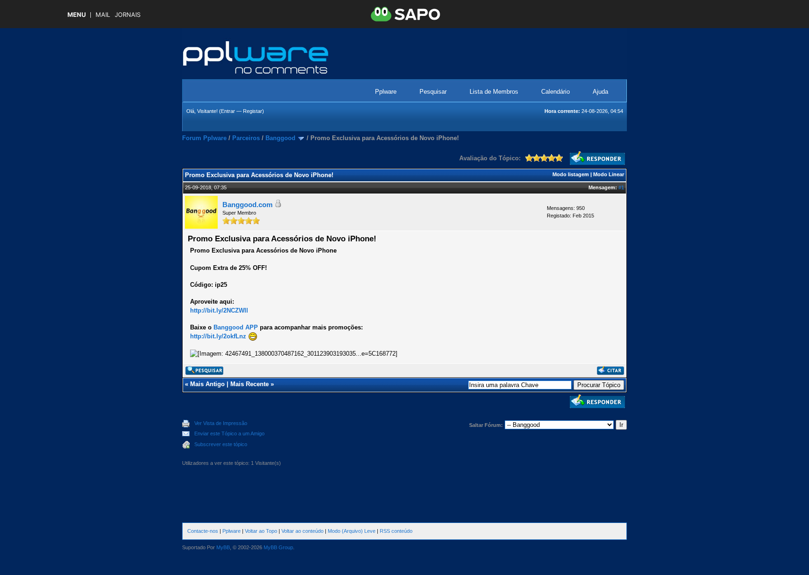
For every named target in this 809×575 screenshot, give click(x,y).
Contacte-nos (202, 531)
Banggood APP (235, 327)
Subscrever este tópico (220, 444)
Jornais (127, 15)
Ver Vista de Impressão (220, 423)
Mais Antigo (207, 384)
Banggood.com (247, 205)
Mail (103, 15)
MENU (76, 15)
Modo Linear (608, 174)
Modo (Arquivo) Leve (351, 531)
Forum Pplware (204, 138)
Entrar (228, 111)
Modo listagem (570, 174)
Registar (252, 111)
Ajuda (600, 91)
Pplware (386, 91)
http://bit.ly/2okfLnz (218, 336)
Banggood (280, 138)
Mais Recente (249, 384)
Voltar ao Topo (261, 531)
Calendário (555, 91)
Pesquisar (433, 91)
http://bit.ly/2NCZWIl (219, 310)
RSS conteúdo (396, 531)
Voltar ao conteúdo (302, 531)
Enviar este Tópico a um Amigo (229, 433)
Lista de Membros (494, 91)
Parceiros (246, 138)
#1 (621, 187)
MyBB (223, 547)
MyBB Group (278, 547)
